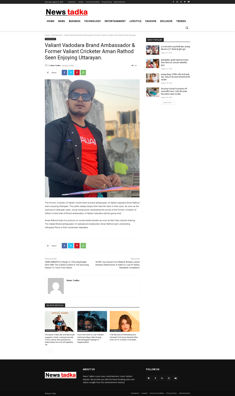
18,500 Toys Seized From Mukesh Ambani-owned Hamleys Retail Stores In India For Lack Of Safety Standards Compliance (117, 265)
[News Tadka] (46, 65)
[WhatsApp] (83, 72)
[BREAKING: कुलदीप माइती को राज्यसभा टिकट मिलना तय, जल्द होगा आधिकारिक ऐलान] (152, 63)
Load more (167, 102)
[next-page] (51, 351)
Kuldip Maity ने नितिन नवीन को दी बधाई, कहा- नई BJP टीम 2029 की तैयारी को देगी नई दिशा (175, 77)
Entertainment (56, 35)
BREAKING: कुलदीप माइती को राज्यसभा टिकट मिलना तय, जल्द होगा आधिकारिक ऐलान (174, 62)
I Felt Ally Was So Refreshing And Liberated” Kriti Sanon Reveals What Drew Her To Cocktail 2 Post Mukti (124, 337)
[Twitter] (181, 2)
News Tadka (56, 65)
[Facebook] (173, 2)
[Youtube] (188, 2)
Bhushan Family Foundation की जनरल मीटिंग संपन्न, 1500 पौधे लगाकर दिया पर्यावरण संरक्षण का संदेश (174, 91)
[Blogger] (148, 378)
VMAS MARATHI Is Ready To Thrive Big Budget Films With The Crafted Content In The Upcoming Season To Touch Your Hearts (67, 265)
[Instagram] (177, 2)
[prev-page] (46, 351)
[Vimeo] (184, 2)
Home (47, 35)
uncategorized (116, 330)
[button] (187, 27)
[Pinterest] (77, 72)
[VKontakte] (175, 378)
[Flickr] (162, 378)
